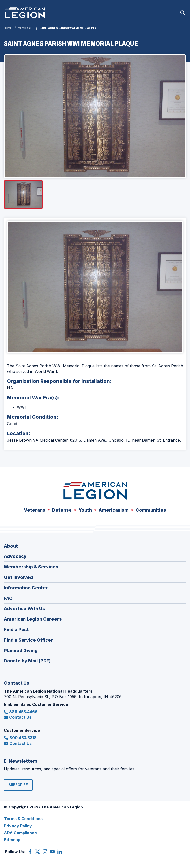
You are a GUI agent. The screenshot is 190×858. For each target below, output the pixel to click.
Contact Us (20, 717)
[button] (172, 13)
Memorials (25, 28)
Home (8, 28)
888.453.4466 (23, 711)
